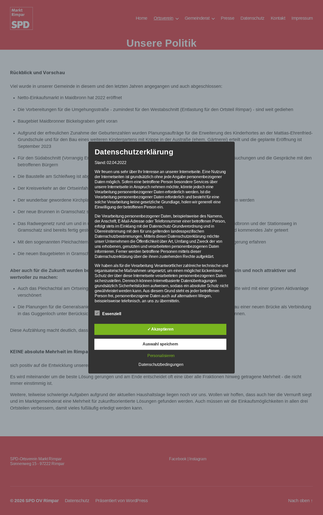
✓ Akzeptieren (160, 329)
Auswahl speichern (160, 344)
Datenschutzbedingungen (161, 364)
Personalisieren (161, 356)
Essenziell (112, 314)
